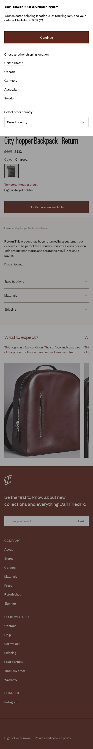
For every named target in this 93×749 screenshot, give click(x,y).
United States (13, 63)
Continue (46, 37)
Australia (10, 89)
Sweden (9, 98)
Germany (10, 81)
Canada (9, 72)
